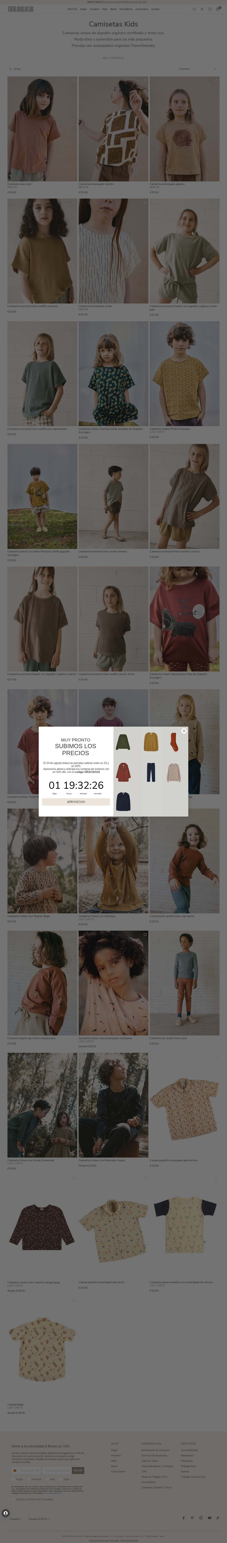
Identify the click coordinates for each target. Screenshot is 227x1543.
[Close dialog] (184, 731)
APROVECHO (76, 802)
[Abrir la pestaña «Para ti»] (6, 1513)
